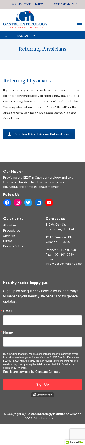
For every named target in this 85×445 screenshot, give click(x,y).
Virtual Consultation (28, 4)
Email (7, 311)
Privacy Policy (13, 246)
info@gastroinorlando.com (64, 266)
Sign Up (42, 384)
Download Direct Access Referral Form (42, 134)
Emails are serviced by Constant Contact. (31, 371)
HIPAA (7, 241)
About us (9, 225)
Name (8, 332)
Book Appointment (66, 4)
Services (9, 236)
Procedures (11, 230)
